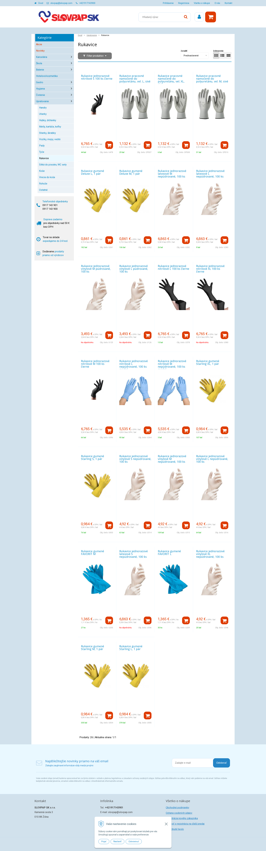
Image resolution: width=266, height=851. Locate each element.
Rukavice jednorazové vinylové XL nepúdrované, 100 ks (210, 554)
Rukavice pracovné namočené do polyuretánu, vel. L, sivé (134, 78)
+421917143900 (87, 3)
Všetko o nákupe (202, 3)
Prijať (103, 841)
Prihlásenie (168, 3)
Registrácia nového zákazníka (182, 818)
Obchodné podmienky (177, 807)
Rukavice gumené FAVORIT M (92, 552)
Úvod (40, 3)
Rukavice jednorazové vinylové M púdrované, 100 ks (96, 268)
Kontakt (228, 3)
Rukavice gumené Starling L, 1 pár (130, 647)
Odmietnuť (134, 841)
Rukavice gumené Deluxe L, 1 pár (92, 172)
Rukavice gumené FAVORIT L (169, 552)
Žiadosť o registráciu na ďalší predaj (185, 823)
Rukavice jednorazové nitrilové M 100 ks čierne (95, 363)
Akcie (39, 44)
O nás (217, 3)
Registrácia (183, 3)
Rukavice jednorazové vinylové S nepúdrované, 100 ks (135, 458)
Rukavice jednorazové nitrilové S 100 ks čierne (96, 77)
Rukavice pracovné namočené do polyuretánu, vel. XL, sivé (171, 80)
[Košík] (211, 17)
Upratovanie (92, 35)
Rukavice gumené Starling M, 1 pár (92, 647)
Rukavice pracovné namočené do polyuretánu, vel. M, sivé (212, 78)
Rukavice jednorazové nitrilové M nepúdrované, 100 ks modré (172, 365)
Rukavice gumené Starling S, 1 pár (92, 457)
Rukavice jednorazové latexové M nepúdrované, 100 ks (172, 173)
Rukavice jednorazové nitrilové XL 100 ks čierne (210, 268)
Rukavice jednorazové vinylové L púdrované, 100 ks (133, 268)
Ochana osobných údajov (179, 812)
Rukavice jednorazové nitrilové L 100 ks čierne (173, 267)
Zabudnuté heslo (175, 829)
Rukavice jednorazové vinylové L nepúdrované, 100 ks (212, 458)
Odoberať (221, 762)
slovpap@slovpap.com (61, 3)
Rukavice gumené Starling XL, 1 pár (207, 362)
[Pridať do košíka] (109, 145)
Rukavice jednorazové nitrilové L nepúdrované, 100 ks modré (133, 365)
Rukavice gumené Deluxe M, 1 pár (130, 172)
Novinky (40, 50)
